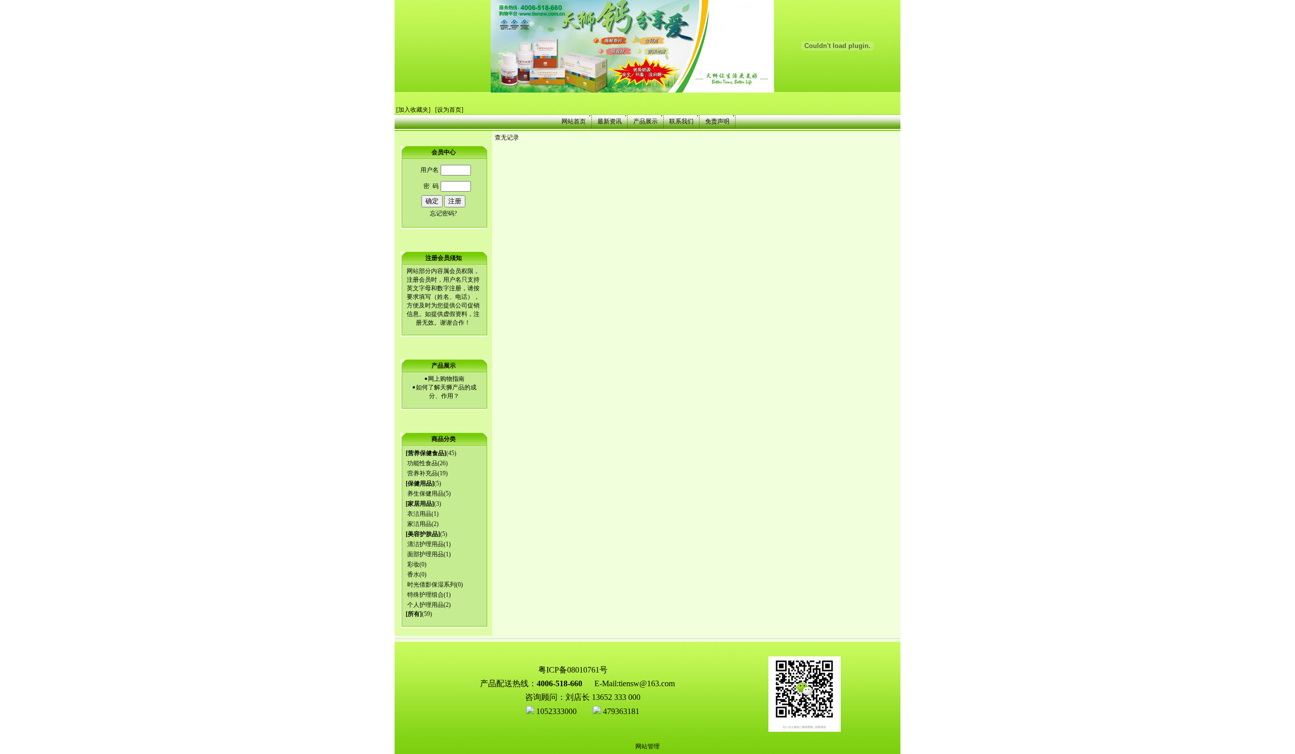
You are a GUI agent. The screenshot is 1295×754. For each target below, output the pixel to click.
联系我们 (681, 121)
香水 (413, 574)
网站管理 (647, 746)
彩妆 (413, 564)
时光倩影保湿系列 (431, 584)
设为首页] (450, 109)
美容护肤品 (423, 534)
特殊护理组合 (425, 594)
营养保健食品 (426, 453)
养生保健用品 (425, 493)
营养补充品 (422, 473)
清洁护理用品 (425, 544)
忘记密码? (443, 213)
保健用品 (420, 483)
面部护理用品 (425, 554)
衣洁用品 (419, 513)
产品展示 (645, 121)
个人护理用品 (425, 604)
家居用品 (420, 503)
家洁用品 (419, 523)
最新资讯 (609, 121)
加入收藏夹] (414, 109)
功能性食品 (422, 463)
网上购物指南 (446, 378)
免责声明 (717, 121)
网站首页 (574, 121)
